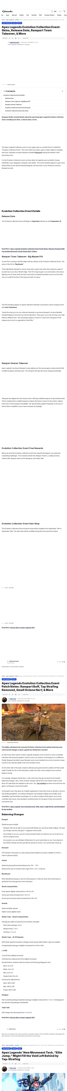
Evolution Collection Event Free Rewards (18, 107)
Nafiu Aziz (13, 698)
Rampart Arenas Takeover (13, 104)
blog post (38, 152)
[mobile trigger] (63, 11)
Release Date (9, 98)
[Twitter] (64, 1029)
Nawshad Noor (14, 42)
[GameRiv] (7, 11)
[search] (52, 11)
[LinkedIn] (64, 662)
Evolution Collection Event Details (14, 95)
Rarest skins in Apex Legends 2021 (22, 628)
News (19, 23)
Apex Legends (6, 23)
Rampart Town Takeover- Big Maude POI (17, 101)
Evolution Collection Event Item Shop (16, 111)
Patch (13, 679)
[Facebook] (62, 662)
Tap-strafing (41, 783)
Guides (14, 23)
